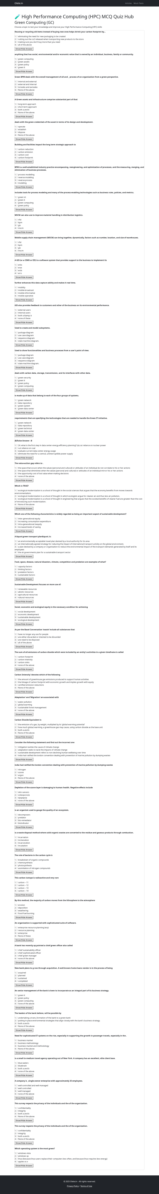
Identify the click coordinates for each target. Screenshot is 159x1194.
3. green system (22, 406)
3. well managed (22, 1091)
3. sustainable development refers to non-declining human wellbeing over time (50, 752)
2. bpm (18, 222)
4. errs (18, 273)
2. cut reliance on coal (25, 448)
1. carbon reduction (24, 149)
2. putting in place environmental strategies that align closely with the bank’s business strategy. (57, 1020)
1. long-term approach (25, 104)
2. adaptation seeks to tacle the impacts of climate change (41, 750)
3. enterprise (21, 933)
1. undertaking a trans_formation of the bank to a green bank (43, 1018)
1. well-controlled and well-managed (31, 1085)
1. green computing (24, 59)
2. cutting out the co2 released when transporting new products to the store (49, 39)
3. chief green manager (26, 955)
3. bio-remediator (23, 820)
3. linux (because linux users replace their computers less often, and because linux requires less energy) (61, 1158)
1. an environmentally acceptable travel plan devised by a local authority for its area (52, 541)
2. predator (20, 817)
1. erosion (20, 905)
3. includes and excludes (26, 87)
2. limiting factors (23, 569)
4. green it (20, 67)
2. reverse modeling (24, 177)
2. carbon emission (24, 152)
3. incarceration (22, 843)
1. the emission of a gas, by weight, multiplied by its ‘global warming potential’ (50, 724)
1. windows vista (23, 1153)
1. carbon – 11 (21, 882)
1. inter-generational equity (27, 518)
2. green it (20, 200)
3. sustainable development (27, 617)
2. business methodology (26, 1043)
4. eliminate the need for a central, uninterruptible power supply (44, 453)
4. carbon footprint (24, 157)
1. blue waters (22, 1063)
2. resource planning (24, 930)
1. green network (23, 400)
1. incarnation (21, 837)
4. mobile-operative (24, 295)
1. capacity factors (23, 566)
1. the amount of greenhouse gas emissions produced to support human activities (52, 679)
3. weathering (21, 910)
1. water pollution (23, 702)
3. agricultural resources (26, 594)
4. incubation (21, 845)
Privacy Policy (73, 1186)
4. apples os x (21, 1161)
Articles (128, 3)
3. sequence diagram (25, 338)
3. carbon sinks (22, 662)
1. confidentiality (23, 1108)
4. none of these (22, 318)
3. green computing (24, 202)
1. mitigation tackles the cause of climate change (37, 747)
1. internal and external (26, 81)
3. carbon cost (22, 155)
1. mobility (20, 287)
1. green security (23, 377)
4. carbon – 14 (21, 891)
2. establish (20, 129)
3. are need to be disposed (27, 640)
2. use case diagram (24, 335)
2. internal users (22, 312)
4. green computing (24, 386)
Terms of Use (86, 1186)
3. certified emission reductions (29, 685)
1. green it (20, 995)
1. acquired (20, 972)
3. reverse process (23, 180)
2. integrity (20, 1111)
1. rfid (18, 219)
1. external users (23, 310)
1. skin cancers (22, 792)
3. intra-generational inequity (28, 524)
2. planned (20, 975)
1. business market (24, 1040)
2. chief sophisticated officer (28, 953)
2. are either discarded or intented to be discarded (38, 637)
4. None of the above (24, 90)
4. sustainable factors (25, 575)
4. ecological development (27, 620)
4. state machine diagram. (27, 341)
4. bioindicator (22, 823)
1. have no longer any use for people (31, 634)
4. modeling (21, 183)
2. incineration (22, 840)
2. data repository (23, 403)
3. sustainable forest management (30, 707)
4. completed (21, 981)
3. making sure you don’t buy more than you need (37, 42)
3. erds (18, 270)
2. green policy (22, 998)
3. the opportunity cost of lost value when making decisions (42, 473)
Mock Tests (139, 3)
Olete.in (19, 3)
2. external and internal (26, 84)
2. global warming (23, 704)
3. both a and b (22, 109)
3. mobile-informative (25, 293)
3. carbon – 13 (21, 888)
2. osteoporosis (22, 795)
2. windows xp (22, 1156)
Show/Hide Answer (24, 49)
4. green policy (22, 205)
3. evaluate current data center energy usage (35, 451)
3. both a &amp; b (23, 315)
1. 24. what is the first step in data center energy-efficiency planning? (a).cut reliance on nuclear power (60, 445)
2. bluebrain (21, 1065)
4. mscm (19, 228)
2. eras (18, 267)
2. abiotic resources (24, 592)
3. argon (19, 775)
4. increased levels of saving (28, 527)
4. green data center (24, 408)
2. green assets (22, 61)
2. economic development (27, 614)
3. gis (18, 225)
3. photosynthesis (23, 865)
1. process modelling (24, 174)
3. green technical (23, 428)
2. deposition (21, 907)
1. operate (20, 126)
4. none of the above (24, 476)
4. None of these (23, 936)
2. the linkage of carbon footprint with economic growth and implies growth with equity (54, 682)
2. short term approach (26, 107)
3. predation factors (24, 572)
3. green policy (22, 64)
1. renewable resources (26, 589)
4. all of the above (23, 44)
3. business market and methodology (32, 1046)
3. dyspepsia (21, 797)
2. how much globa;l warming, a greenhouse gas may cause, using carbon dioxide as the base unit (59, 727)
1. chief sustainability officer (28, 950)
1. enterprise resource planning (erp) (32, 927)
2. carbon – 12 (21, 885)
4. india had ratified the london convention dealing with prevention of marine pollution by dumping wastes (62, 755)
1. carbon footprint (24, 657)
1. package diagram (24, 332)
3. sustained (21, 978)
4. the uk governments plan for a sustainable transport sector (43, 552)
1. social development (25, 611)
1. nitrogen (20, 769)
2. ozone (19, 772)
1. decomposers (22, 814)
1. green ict (20, 197)
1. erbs (18, 265)
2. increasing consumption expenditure (33, 521)
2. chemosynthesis (23, 862)
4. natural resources (24, 597)
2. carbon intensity (23, 659)
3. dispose (20, 132)
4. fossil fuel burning (24, 913)
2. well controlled (23, 1088)
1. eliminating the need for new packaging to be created (40, 36)
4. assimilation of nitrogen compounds (32, 868)
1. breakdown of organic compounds (32, 860)
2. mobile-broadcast (24, 290)
